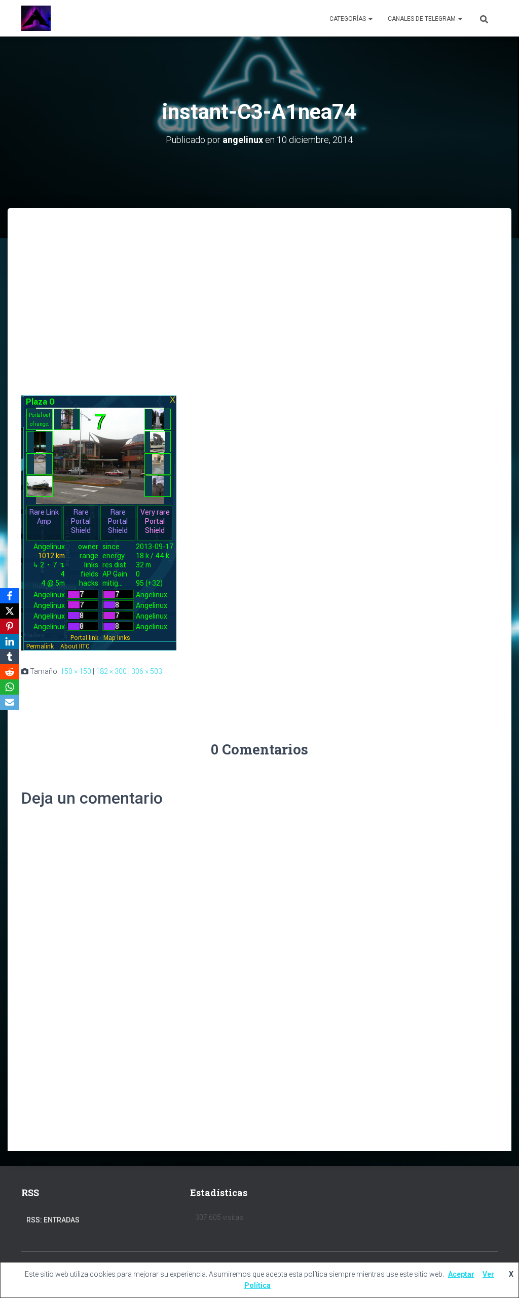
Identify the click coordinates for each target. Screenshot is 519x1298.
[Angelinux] (36, 18)
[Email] (9, 702)
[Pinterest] (9, 626)
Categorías (348, 18)
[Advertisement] (259, 284)
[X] (9, 611)
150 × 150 (75, 671)
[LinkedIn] (9, 641)
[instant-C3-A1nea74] (98, 522)
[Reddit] (9, 671)
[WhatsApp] (9, 687)
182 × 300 (111, 671)
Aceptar (461, 1274)
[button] (370, 18)
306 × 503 (146, 671)
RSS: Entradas (53, 1220)
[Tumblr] (9, 656)
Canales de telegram (422, 18)
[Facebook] (9, 595)
